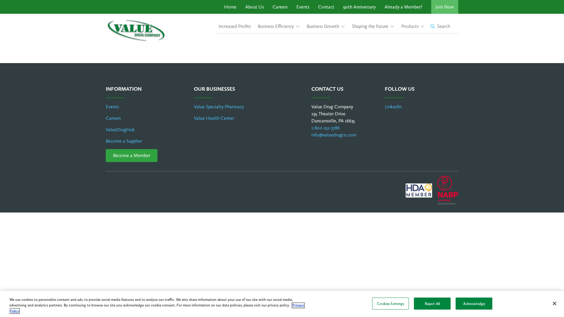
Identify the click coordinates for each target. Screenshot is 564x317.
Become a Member (131, 155)
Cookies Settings (390, 303)
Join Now (445, 7)
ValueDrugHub (120, 129)
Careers (280, 7)
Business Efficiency (276, 26)
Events (302, 7)
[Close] (554, 303)
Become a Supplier (124, 141)
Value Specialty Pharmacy (219, 106)
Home (230, 7)
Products (410, 26)
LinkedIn (393, 106)
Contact (326, 7)
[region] (282, 304)
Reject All (432, 303)
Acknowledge (474, 303)
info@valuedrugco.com (333, 135)
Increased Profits (235, 26)
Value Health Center (214, 118)
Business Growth (323, 26)
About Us (254, 7)
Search (443, 26)
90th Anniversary (359, 7)
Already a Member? (403, 7)
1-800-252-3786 (325, 128)
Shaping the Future (370, 26)
